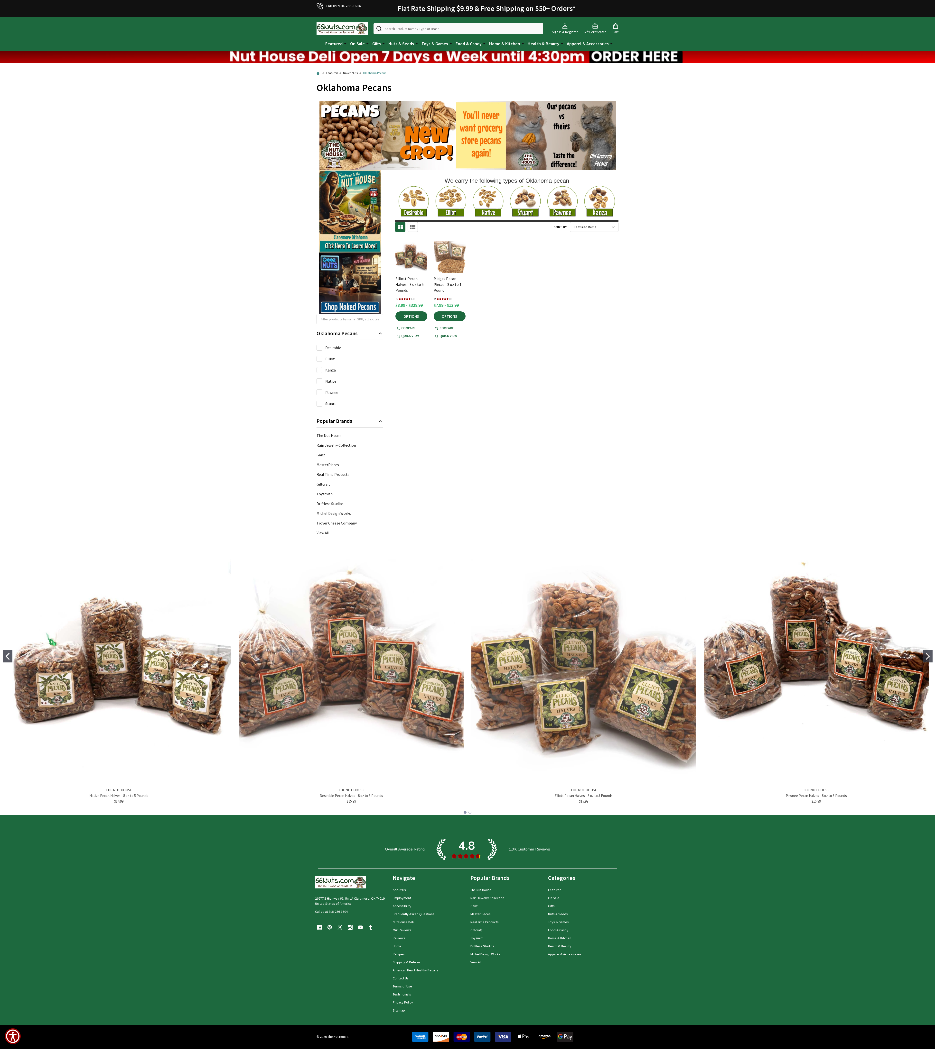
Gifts (376, 43)
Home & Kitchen (504, 43)
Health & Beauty (543, 43)
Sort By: (561, 227)
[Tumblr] (370, 927)
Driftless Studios (330, 503)
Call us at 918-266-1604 (331, 911)
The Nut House (329, 435)
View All (323, 532)
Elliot (330, 358)
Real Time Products (333, 474)
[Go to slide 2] (928, 656)
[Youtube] (360, 927)
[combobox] (458, 28)
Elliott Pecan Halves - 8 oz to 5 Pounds (409, 284)
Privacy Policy (403, 1002)
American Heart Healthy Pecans (415, 970)
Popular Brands (334, 421)
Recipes (399, 954)
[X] (340, 927)
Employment (402, 898)
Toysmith (325, 493)
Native (330, 381)
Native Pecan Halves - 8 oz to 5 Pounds (118, 795)
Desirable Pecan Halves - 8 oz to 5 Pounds (351, 795)
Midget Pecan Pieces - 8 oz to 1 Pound (447, 284)
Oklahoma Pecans (337, 333)
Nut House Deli (403, 922)
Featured (334, 43)
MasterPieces (328, 464)
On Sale (357, 43)
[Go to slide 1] (7, 656)
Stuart (330, 403)
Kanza (330, 370)
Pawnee (331, 392)
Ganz (321, 454)
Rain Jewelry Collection (336, 445)
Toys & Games (434, 43)
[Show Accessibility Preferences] (13, 1036)
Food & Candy (469, 43)
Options (411, 316)
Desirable (333, 347)
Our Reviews (402, 930)
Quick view (410, 336)
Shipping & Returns (407, 962)
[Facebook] (319, 927)
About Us (399, 890)
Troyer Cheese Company (337, 523)
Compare (408, 328)
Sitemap (399, 1010)
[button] (467, 57)
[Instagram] (350, 927)
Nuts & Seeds (401, 43)
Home (397, 946)
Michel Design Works (334, 513)
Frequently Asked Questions (413, 914)
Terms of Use (402, 986)
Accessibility (402, 906)
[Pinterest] (329, 927)
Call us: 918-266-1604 (343, 5)
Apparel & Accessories (588, 43)
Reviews (399, 938)
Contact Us (401, 978)
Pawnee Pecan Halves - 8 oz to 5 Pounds (816, 795)
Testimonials (402, 994)
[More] (345, 43)
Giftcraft (323, 484)
